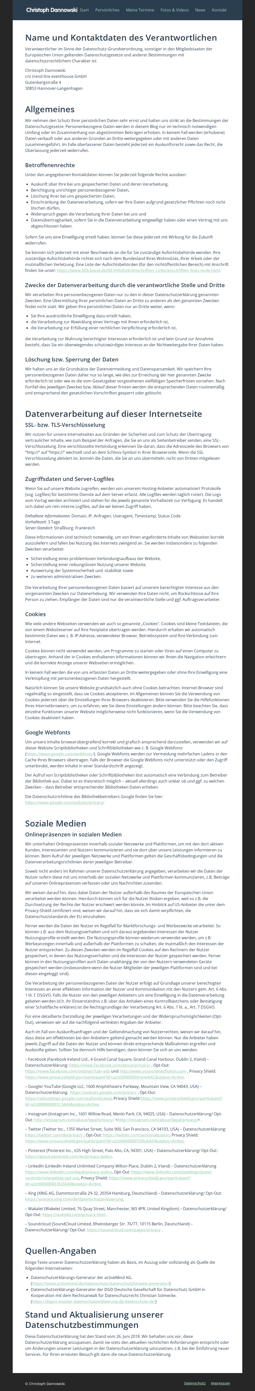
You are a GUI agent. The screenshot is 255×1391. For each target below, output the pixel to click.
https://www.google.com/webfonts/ (60, 754)
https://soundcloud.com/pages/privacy (124, 1230)
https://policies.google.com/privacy (103, 1092)
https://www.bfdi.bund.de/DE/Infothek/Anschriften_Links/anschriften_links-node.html (138, 270)
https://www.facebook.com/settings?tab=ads (67, 1071)
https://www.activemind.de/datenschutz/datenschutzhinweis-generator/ (100, 1283)
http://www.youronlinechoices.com (153, 1071)
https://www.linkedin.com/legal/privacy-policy (68, 1172)
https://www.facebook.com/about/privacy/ (109, 1065)
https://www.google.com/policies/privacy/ (64, 802)
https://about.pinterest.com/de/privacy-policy (68, 1156)
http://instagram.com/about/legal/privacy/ (74, 1120)
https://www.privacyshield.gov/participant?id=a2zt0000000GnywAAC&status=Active (104, 1077)
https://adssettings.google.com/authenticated (68, 1098)
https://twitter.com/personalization (136, 1135)
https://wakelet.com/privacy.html (73, 1214)
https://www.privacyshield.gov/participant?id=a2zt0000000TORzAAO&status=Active (104, 1141)
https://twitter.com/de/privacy (54, 1135)
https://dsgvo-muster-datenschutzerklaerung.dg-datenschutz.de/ (93, 1301)
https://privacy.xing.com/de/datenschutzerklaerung (74, 1199)
